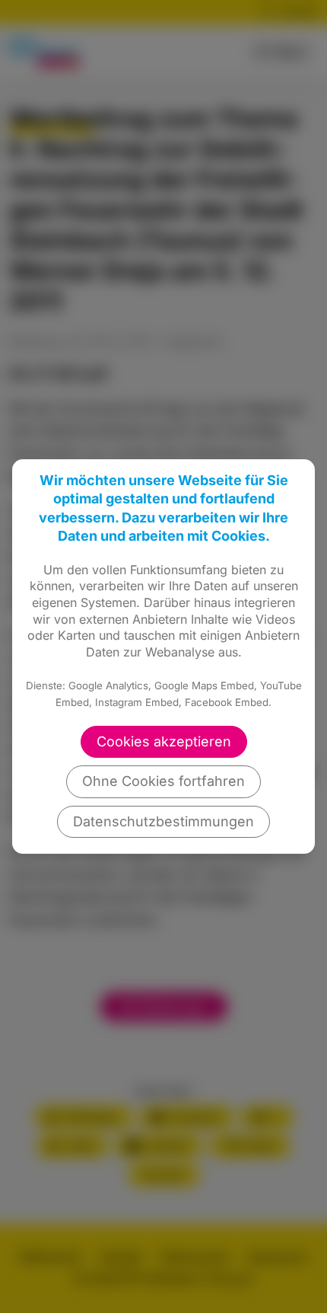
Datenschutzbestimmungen (163, 821)
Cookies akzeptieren (164, 741)
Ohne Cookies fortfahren (163, 781)
